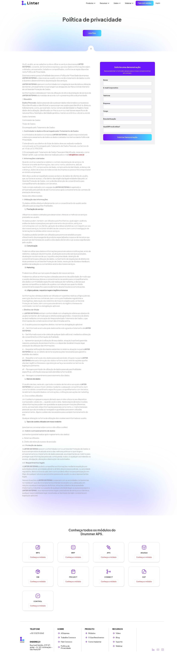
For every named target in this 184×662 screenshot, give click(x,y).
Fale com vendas (144, 3)
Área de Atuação (109, 119)
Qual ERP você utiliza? (111, 127)
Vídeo (118, 633)
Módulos (91, 633)
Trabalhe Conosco (68, 637)
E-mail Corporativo (110, 88)
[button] (91, 3)
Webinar (119, 646)
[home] (30, 3)
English (158, 3)
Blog (118, 637)
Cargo (105, 111)
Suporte (119, 642)
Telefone (106, 95)
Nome (105, 80)
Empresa (106, 103)
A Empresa (65, 633)
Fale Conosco (66, 642)
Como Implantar (94, 642)
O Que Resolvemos (96, 637)
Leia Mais (92, 33)
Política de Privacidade (66, 647)
